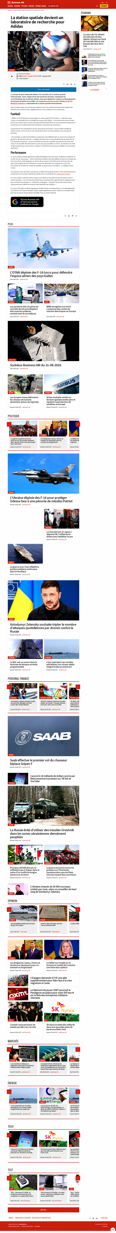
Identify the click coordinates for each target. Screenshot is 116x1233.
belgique (72, 920)
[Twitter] (93, 1218)
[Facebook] (90, 1218)
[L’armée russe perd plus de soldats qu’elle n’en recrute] (25, 1003)
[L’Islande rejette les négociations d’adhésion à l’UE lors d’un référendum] (84, 68)
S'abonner (104, 6)
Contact (11, 1218)
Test (11, 1189)
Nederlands (104, 1218)
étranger (12, 783)
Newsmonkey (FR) (27, 1226)
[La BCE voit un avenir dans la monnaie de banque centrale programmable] (25, 640)
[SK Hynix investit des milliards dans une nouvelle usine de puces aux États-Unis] (61, 1003)
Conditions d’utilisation (22, 1218)
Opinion (42, 920)
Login (102, 2)
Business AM (25, 279)
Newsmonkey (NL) (14, 1226)
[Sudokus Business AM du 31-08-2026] (43, 322)
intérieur (13, 698)
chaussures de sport (63, 174)
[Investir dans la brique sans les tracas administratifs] (53, 906)
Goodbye (37, 1226)
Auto (46, 302)
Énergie (12, 920)
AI (45, 1020)
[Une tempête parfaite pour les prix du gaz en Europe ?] (23, 906)
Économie (17, 6)
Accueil (9, 10)
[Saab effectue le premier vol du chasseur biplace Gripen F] (43, 717)
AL (12, 76)
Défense (11, 267)
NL (107, 2)
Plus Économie (98, 89)
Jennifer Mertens (26, 1201)
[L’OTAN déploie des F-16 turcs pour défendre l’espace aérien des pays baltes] (43, 229)
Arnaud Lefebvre (25, 74)
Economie (48, 658)
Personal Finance (40, 6)
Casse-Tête (12, 360)
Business (11, 302)
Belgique (10, 6)
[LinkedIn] (96, 1218)
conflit (11, 562)
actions (12, 1060)
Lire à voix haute (43, 89)
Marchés (31, 6)
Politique (24, 6)
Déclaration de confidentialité (41, 1218)
